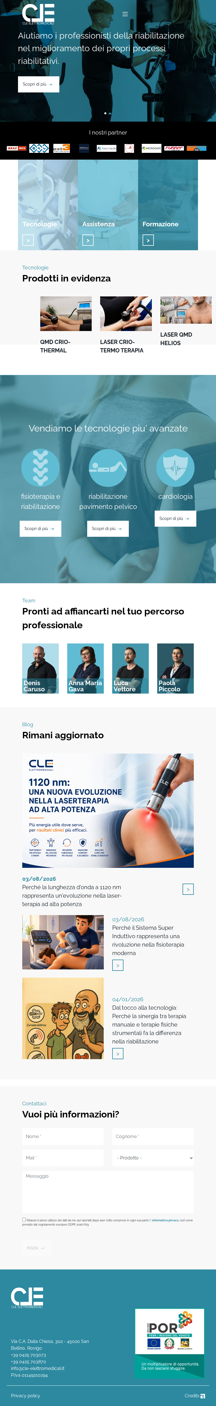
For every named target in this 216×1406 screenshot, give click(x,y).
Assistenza (98, 224)
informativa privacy (165, 1220)
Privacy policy (25, 1395)
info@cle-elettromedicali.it (37, 1368)
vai (28, 240)
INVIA (32, 1248)
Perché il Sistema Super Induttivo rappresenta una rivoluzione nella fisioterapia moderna (148, 936)
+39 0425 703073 (28, 1355)
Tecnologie (39, 224)
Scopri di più (34, 84)
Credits (193, 1395)
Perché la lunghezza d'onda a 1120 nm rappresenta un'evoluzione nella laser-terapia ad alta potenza (72, 891)
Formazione (161, 224)
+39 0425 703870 (28, 1361)
